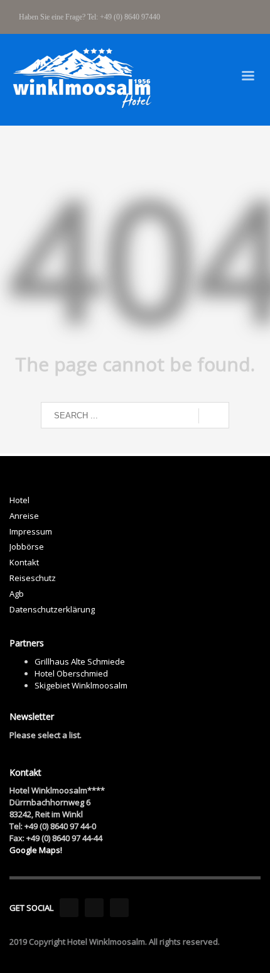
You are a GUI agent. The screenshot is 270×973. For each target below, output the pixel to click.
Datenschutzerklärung (52, 609)
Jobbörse (26, 546)
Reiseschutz (32, 578)
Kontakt (24, 562)
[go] (213, 416)
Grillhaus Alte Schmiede (80, 661)
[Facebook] (69, 907)
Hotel (19, 500)
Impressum (30, 531)
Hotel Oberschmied (71, 673)
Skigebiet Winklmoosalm (81, 685)
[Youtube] (94, 907)
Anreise (24, 515)
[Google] (119, 907)
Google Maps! (35, 850)
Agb (16, 593)
